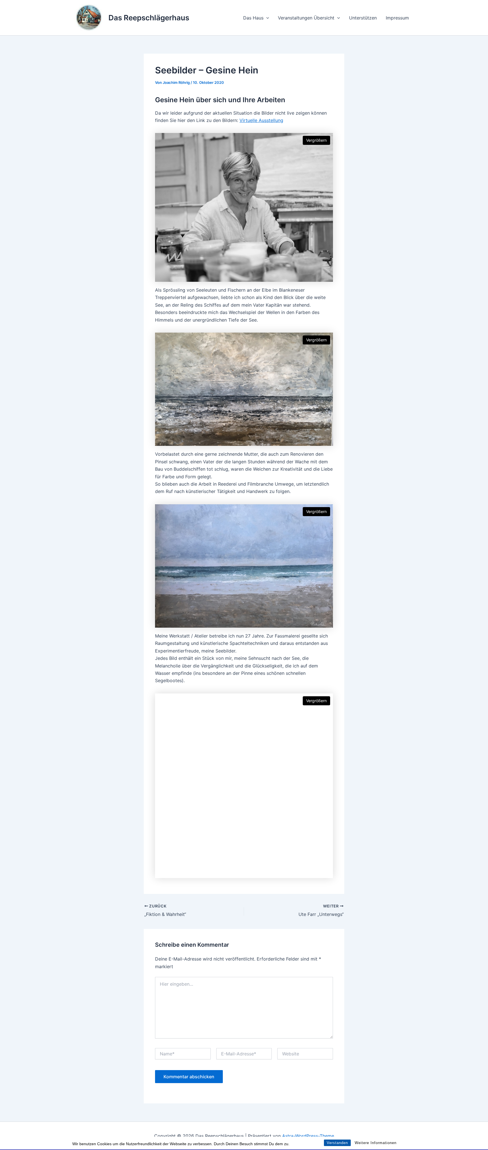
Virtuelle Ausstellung (261, 120)
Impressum (397, 18)
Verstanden (337, 1143)
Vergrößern (316, 140)
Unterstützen (363, 18)
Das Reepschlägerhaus (148, 17)
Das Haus (253, 18)
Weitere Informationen (375, 1143)
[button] (266, 17)
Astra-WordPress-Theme (308, 1136)
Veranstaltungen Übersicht (306, 18)
